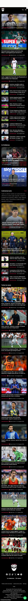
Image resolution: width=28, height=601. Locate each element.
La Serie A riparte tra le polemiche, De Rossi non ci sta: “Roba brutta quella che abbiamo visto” (17, 126)
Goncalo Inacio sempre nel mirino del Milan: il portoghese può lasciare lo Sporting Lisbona (12, 52)
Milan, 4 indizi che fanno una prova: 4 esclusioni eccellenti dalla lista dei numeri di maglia (13, 554)
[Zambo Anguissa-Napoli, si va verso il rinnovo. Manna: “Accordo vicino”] (4, 99)
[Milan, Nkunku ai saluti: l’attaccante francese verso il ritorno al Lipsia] (4, 105)
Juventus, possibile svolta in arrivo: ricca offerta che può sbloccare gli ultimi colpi (17, 86)
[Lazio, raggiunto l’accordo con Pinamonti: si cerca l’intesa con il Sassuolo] (14, 66)
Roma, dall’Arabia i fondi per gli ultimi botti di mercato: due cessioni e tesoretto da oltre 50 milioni (13, 250)
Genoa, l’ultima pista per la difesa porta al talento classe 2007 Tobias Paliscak (13, 224)
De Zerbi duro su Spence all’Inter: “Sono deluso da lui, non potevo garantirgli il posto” (13, 349)
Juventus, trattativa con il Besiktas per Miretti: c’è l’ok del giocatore (13, 24)
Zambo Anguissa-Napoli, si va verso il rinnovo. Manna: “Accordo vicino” (17, 99)
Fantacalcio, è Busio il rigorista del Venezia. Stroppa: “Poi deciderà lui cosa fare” (17, 138)
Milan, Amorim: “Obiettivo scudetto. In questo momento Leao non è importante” (13, 327)
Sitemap (24, 583)
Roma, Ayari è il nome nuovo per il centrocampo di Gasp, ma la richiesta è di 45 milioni (18, 92)
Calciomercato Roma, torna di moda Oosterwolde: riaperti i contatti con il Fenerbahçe (10, 419)
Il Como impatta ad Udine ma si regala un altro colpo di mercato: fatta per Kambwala (18, 112)
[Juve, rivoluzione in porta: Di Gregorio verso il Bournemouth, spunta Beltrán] (14, 454)
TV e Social (3, 375)
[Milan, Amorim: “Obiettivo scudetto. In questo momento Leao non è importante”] (14, 317)
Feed (14, 586)
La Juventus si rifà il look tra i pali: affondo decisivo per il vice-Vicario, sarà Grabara (18, 272)
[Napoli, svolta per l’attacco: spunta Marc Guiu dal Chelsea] (14, 431)
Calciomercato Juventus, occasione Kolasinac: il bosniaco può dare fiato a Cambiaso (13, 395)
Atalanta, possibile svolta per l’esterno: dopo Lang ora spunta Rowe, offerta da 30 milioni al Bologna (18, 259)
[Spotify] (21, 574)
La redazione (10, 578)
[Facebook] (7, 574)
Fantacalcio (12, 140)
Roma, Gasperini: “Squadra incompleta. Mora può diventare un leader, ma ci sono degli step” (13, 304)
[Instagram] (10, 574)
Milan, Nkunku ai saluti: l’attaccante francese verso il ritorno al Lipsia (17, 105)
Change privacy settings (5, 599)
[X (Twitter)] (15, 574)
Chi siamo (18, 578)
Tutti (25, 191)
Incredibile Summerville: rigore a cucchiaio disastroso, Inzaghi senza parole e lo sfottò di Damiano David (13, 373)
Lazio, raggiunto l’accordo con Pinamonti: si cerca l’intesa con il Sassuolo (14, 77)
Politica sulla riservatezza (7, 583)
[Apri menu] (26, 10)
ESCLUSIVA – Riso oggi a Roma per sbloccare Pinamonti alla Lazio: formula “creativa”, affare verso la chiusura (13, 487)
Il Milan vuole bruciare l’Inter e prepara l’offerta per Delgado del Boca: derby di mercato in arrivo (18, 119)
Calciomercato (5, 27)
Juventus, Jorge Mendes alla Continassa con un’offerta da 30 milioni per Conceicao (12, 509)
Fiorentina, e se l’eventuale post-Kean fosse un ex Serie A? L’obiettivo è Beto (18, 265)
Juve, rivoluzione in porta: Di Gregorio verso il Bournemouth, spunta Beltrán (13, 463)
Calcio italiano (13, 127)
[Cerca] (23, 10)
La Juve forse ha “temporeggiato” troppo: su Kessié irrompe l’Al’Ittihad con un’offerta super (13, 532)
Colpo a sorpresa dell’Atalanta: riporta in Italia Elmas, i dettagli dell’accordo (18, 278)
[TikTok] (12, 574)
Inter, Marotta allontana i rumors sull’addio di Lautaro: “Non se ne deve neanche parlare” (17, 132)
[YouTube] (18, 574)
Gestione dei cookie (17, 583)
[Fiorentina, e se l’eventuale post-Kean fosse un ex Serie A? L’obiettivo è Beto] (4, 265)
